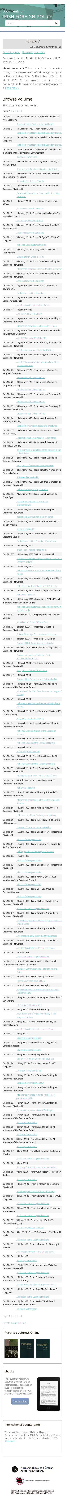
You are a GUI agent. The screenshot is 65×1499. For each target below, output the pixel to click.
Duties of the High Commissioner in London (36, 634)
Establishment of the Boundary (30, 293)
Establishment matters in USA (30, 1082)
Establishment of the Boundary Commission (36, 541)
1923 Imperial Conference (28, 1005)
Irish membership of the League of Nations (36, 815)
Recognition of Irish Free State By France (35, 465)
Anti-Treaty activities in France (30, 1227)
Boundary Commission (26, 156)
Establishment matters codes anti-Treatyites (36, 425)
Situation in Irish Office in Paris (30, 377)
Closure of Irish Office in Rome (30, 256)
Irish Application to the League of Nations (35, 851)
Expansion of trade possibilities (30, 980)
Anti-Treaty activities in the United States (35, 948)
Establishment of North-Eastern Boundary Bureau (39, 132)
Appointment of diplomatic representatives (36, 1284)
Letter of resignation (25, 529)
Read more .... (11, 1441)
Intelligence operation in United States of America (39, 268)
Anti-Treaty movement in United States (34, 350)
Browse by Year (11, 52)
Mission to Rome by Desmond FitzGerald (35, 1058)
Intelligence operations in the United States (36, 326)
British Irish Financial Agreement (31, 549)
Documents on (27, 13)
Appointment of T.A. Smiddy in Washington (36, 437)
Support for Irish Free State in (30, 181)
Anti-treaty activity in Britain (29, 313)
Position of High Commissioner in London (35, 643)
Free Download (20, 1401)
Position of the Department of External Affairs (37, 679)
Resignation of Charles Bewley (30, 718)
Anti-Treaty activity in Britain (29, 220)
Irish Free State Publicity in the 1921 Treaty (36, 586)
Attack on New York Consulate (30, 208)
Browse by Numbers (33, 52)
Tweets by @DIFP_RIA (14, 1323)
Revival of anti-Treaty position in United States (37, 169)
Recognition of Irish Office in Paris (31, 670)
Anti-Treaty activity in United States (32, 305)
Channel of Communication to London (33, 827)
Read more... (12, 87)
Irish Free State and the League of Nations (35, 742)
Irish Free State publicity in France (32, 489)
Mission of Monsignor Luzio (28, 839)
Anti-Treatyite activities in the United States (36, 935)
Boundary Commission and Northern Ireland (36, 1167)
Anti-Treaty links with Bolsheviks (31, 337)
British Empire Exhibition (28, 751)
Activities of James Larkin (27, 477)
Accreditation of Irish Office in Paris (32, 622)
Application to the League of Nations (32, 908)
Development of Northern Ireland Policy (34, 124)
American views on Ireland (28, 1070)
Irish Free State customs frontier (31, 244)
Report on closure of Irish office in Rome (34, 516)
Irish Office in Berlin (25, 594)
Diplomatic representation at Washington (35, 1110)
